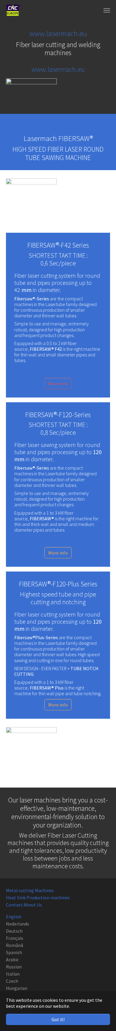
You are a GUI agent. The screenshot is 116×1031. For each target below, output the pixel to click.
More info (58, 383)
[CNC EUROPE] (13, 10)
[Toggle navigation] (107, 10)
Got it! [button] (58, 1019)
